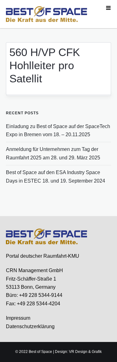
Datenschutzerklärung (30, 326)
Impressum (18, 318)
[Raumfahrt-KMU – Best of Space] (46, 14)
